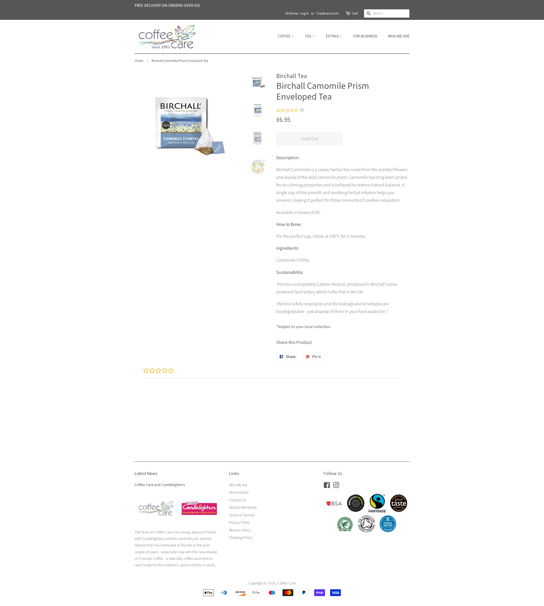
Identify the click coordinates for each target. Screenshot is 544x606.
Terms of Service (242, 515)
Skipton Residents (243, 507)
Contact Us (237, 500)
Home (139, 60)
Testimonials (239, 492)
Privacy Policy (239, 522)
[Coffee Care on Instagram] (336, 486)
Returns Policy (240, 530)
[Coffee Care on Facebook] (327, 486)
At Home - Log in (297, 13)
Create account (327, 13)
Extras (332, 36)
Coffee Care (286, 583)
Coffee (284, 36)
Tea (308, 36)
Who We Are (398, 36)
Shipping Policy (240, 537)
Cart (355, 13)
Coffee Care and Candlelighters (160, 484)
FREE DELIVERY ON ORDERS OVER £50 (167, 6)
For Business (365, 36)
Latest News (146, 473)
